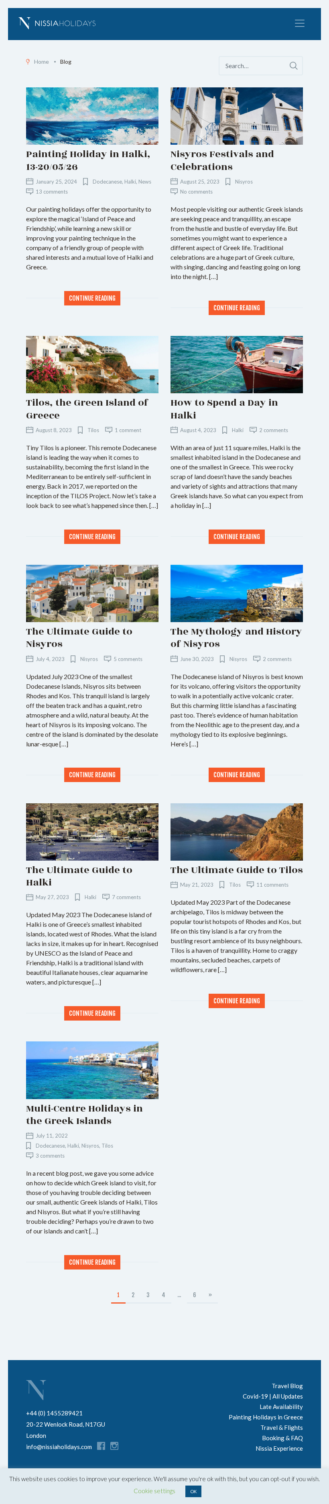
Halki (130, 181)
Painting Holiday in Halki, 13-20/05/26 (88, 160)
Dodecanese (107, 181)
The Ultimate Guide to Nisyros (79, 637)
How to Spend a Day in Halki (224, 408)
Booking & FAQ (282, 1437)
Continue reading (92, 298)
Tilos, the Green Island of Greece (87, 408)
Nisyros (244, 181)
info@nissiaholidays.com (59, 1446)
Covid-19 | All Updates (273, 1396)
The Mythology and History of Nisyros (236, 637)
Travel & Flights (281, 1427)
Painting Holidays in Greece (266, 1417)
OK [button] (193, 1491)
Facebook (101, 1446)
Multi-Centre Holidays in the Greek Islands (84, 1114)
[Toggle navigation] (300, 23)
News (144, 181)
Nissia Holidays (36, 1390)
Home (41, 61)
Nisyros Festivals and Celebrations (222, 160)
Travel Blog (287, 1385)
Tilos (93, 430)
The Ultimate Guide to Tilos (237, 870)
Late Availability (281, 1406)
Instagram (114, 1446)
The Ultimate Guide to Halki (79, 876)
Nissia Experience (279, 1448)
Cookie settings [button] (154, 1490)
